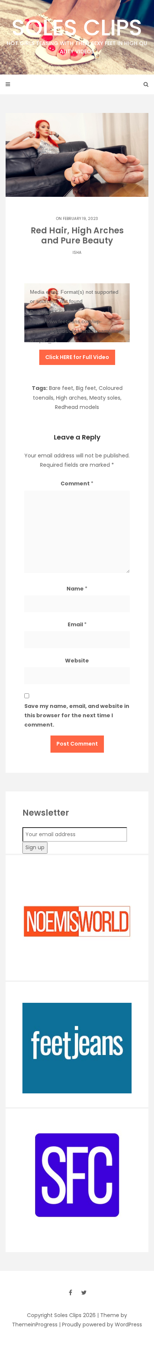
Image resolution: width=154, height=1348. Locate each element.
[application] (77, 313)
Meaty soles (104, 397)
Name (77, 588)
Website (77, 660)
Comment (77, 483)
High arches (71, 397)
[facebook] (70, 1292)
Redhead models (77, 407)
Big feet (86, 388)
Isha (77, 252)
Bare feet (61, 388)
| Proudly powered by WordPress (100, 1324)
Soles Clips (77, 33)
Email (77, 624)
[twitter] (84, 1292)
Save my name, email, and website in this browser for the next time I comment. (76, 715)
